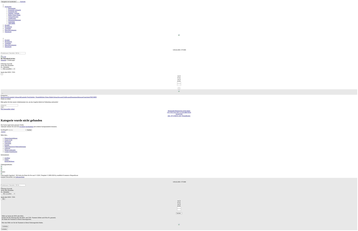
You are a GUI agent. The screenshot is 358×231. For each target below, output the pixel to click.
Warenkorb (7, 32)
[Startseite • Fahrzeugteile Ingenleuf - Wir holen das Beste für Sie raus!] (179, 35)
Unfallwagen (12, 18)
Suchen (29, 130)
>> (2, 107)
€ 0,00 (4, 57)
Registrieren (8, 27)
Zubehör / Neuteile (13, 13)
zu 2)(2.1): (179, 76)
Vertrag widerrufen (10, 150)
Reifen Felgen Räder (14, 15)
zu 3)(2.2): (179, 80)
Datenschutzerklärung (10, 138)
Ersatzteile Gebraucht (14, 10)
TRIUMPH (11, 23)
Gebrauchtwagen (13, 17)
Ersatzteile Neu (12, 11)
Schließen (5, 226)
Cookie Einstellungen (10, 151)
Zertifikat (7, 158)
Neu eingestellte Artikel (8, 109)
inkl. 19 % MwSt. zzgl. (175, 116)
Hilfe (3, 199)
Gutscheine (11, 22)
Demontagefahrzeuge (14, 20)
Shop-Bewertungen (10, 30)
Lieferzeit (7, 148)
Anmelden (7, 28)
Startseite (22, 1)
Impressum (7, 141)
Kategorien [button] (7, 6)
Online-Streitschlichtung (9, 160)
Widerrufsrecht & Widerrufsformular (15, 146)
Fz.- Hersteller (5, 67)
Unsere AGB (8, 140)
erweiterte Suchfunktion (26, 126)
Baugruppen (11, 8)
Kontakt (7, 25)
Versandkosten (186, 116)
